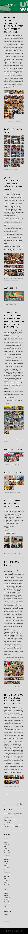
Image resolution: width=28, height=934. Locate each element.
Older (7, 794)
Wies (7, 304)
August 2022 (6, 889)
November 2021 (7, 899)
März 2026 (6, 837)
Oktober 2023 (6, 876)
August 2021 (6, 906)
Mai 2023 (6, 878)
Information (10, 278)
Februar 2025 (6, 848)
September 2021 (7, 903)
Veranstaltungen (16, 278)
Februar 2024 (6, 867)
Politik (5, 916)
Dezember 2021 (7, 897)
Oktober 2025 (6, 844)
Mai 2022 (6, 893)
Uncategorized (10, 169)
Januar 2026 (6, 842)
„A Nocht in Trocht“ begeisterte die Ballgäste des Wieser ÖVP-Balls (13, 183)
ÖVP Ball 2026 (11, 288)
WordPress (19, 930)
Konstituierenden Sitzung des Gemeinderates (12, 503)
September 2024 (7, 859)
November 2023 (7, 874)
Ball (5, 304)
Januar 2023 (6, 884)
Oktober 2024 (6, 857)
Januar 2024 (6, 869)
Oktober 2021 (6, 901)
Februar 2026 (6, 840)
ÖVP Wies (14, 4)
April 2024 (6, 863)
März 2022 (6, 895)
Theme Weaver (18, 931)
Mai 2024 (6, 861)
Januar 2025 (6, 850)
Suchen (5, 802)
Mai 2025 (6, 846)
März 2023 (6, 882)
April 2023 (6, 880)
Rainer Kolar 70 (12, 472)
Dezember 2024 (7, 852)
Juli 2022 (6, 891)
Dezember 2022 (7, 886)
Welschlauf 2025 (13, 449)
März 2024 (6, 865)
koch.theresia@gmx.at (11, 533)
